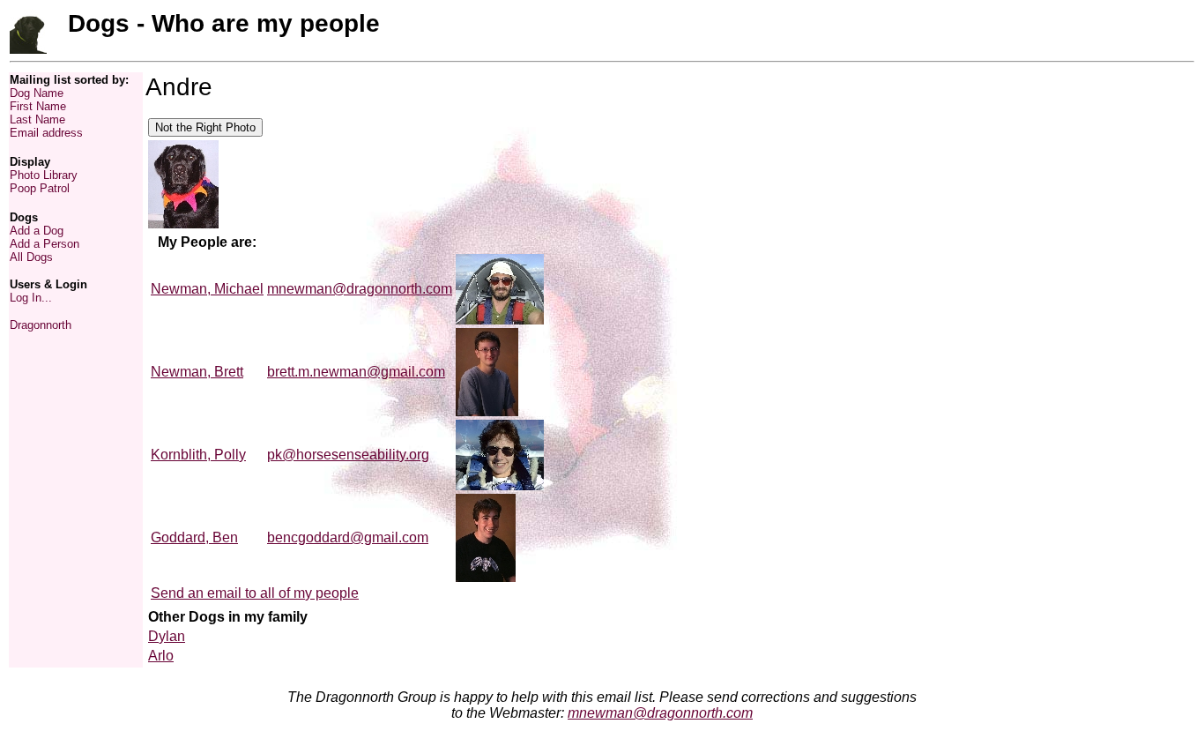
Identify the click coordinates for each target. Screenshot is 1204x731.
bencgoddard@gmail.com (347, 537)
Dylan (166, 636)
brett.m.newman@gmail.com (356, 371)
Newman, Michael (207, 288)
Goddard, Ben (194, 537)
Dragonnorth (40, 325)
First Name (38, 106)
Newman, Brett (197, 371)
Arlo (161, 655)
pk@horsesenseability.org (348, 454)
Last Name (37, 119)
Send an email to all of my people (255, 593)
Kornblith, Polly (198, 454)
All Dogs (31, 257)
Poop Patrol (40, 188)
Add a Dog (36, 230)
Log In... (31, 297)
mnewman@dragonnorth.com (359, 288)
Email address (46, 132)
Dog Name (36, 93)
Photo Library (44, 175)
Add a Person (44, 243)
